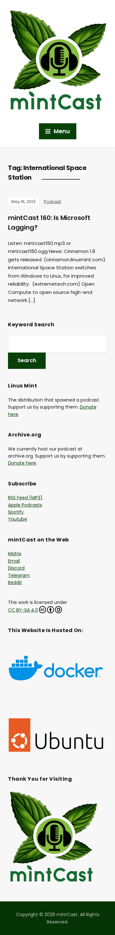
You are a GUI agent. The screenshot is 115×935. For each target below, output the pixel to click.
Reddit (15, 582)
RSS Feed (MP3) (25, 497)
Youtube (17, 519)
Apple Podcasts (25, 505)
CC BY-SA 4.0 (23, 610)
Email (14, 561)
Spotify (16, 512)
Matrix (14, 553)
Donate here (22, 463)
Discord (16, 568)
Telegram (19, 575)
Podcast (52, 202)
